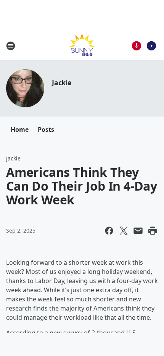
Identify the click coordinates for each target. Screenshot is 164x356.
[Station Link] (82, 45)
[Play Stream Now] (151, 45)
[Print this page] (152, 230)
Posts (46, 129)
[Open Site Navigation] (10, 45)
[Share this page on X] (123, 230)
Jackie (62, 82)
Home (20, 129)
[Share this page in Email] (138, 230)
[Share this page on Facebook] (109, 230)
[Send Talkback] (136, 45)
